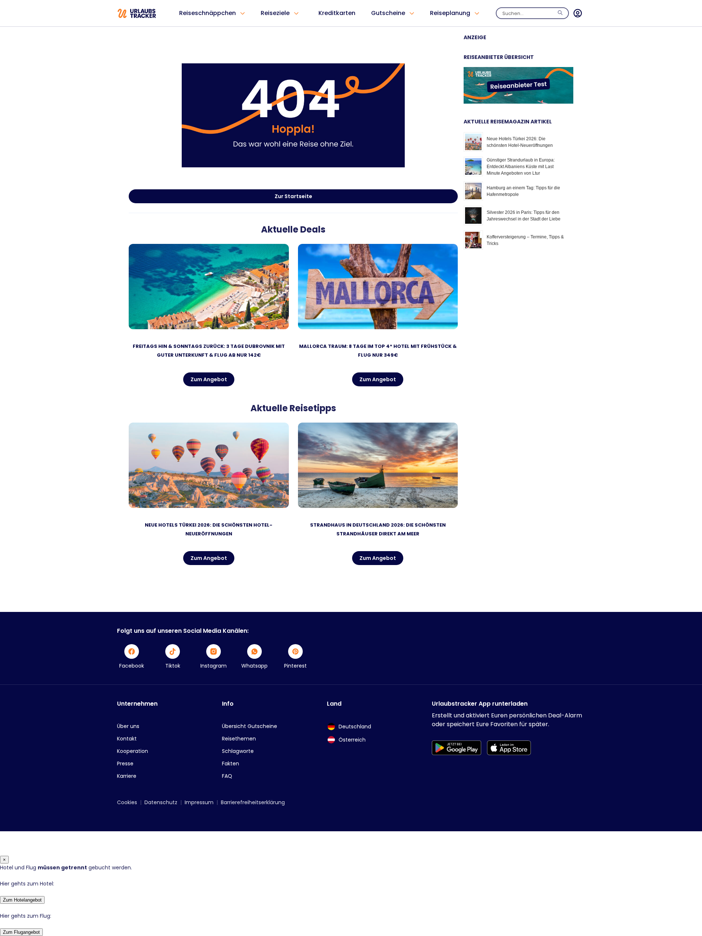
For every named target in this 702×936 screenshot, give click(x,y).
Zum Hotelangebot (22, 900)
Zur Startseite (293, 196)
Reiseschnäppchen (207, 13)
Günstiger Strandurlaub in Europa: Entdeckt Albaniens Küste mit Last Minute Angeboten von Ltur (521, 166)
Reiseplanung (450, 13)
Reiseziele (275, 13)
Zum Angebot (208, 379)
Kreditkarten (336, 13)
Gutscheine (388, 13)
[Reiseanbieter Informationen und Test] (518, 101)
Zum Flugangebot (21, 932)
